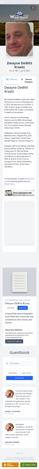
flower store (9, 184)
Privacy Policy (13, 459)
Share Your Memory (14, 341)
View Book (10, 308)
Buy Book (22, 308)
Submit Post (19, 378)
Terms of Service (25, 459)
